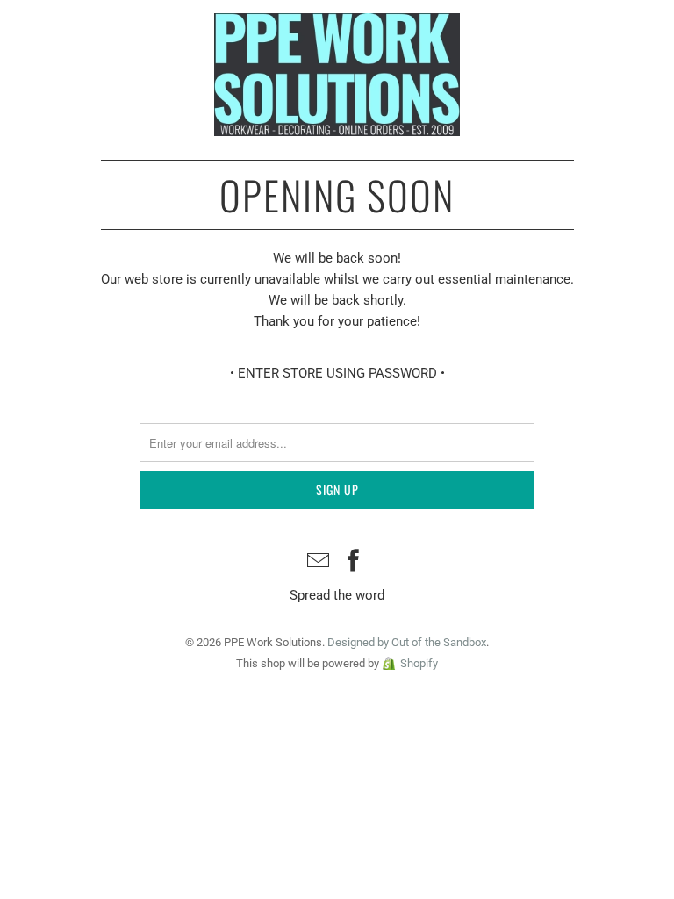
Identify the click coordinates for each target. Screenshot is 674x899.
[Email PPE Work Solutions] (318, 562)
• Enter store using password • (337, 373)
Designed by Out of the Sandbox (406, 642)
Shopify (419, 663)
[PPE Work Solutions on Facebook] (354, 562)
